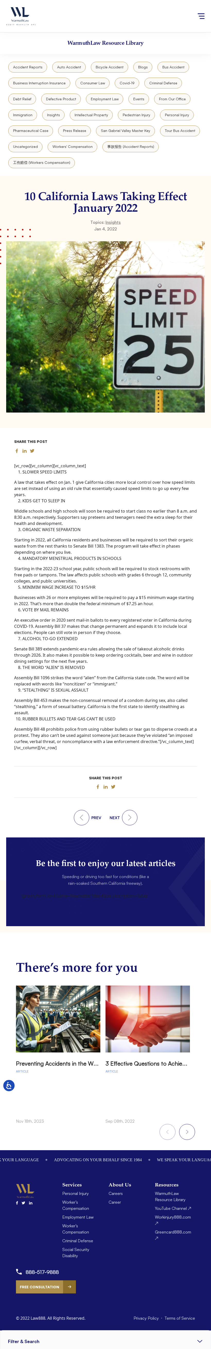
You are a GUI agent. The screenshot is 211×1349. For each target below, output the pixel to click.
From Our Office (172, 99)
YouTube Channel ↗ (173, 1208)
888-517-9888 (42, 1272)
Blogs (143, 67)
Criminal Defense (163, 83)
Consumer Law (92, 83)
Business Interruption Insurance (39, 83)
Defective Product (61, 99)
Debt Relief (22, 99)
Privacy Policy (147, 1318)
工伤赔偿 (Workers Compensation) (41, 162)
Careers (116, 1193)
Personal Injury (177, 115)
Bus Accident (173, 67)
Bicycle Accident (110, 67)
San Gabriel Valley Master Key (125, 130)
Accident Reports (27, 67)
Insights (53, 115)
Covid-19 (127, 83)
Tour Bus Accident (180, 130)
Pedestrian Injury (136, 115)
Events (138, 99)
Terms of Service (179, 1318)
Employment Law (105, 99)
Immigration (22, 115)
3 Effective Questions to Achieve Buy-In (155, 1063)
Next (187, 1132)
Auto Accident (69, 67)
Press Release (74, 130)
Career (115, 1202)
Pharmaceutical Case (30, 130)
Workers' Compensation (72, 146)
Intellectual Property (91, 115)
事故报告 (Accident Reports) (130, 146)
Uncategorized (25, 146)
